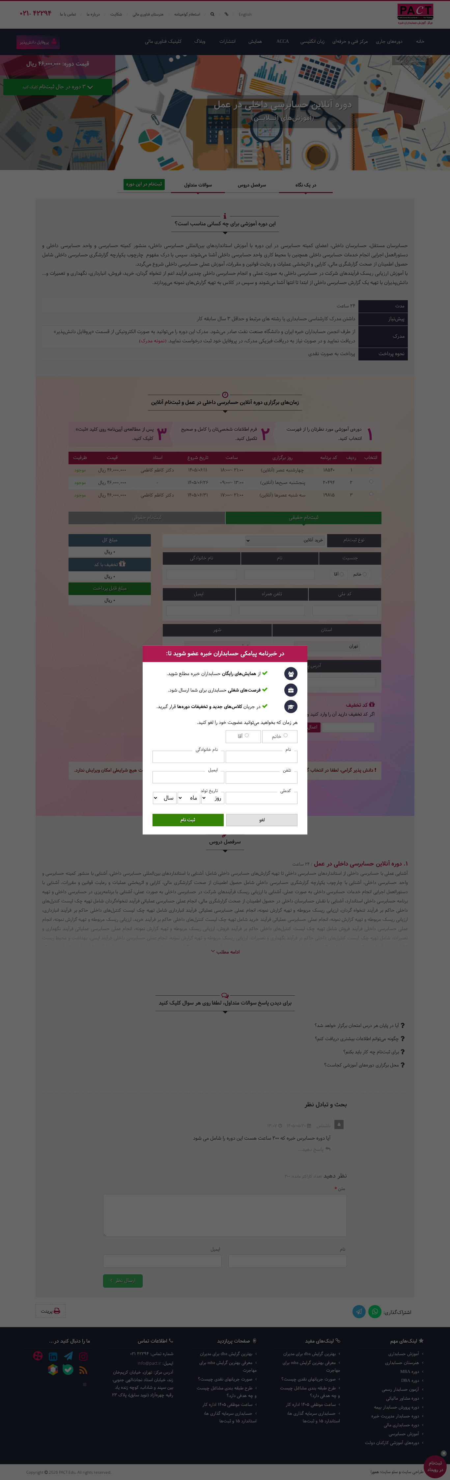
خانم (277, 737)
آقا (241, 737)
